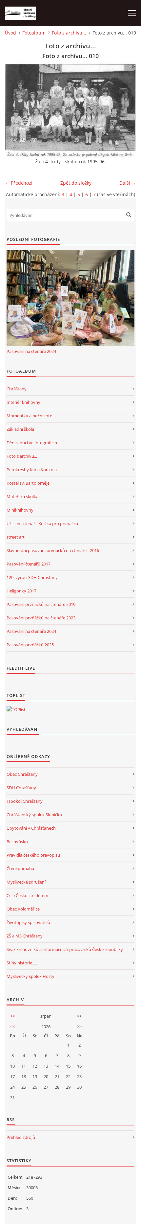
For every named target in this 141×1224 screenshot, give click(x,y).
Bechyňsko (17, 841)
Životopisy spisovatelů (28, 922)
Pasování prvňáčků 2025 (30, 645)
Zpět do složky (75, 183)
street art (16, 537)
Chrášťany (17, 389)
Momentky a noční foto (29, 416)
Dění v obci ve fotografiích (32, 443)
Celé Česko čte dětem (27, 895)
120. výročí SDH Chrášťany (32, 577)
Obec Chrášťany (22, 774)
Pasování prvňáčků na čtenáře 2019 (41, 604)
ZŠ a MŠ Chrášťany (25, 936)
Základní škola (20, 429)
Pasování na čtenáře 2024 (31, 351)
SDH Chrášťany (21, 788)
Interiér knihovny (23, 402)
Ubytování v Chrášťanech (31, 828)
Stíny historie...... (22, 963)
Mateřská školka (22, 496)
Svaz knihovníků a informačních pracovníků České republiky (65, 949)
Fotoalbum (34, 33)
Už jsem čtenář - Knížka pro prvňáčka (42, 523)
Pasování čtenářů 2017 (28, 564)
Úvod (10, 33)
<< (12, 1016)
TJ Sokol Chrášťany (25, 801)
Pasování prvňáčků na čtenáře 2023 (41, 618)
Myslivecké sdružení (26, 882)
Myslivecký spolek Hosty (30, 976)
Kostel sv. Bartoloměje (28, 483)
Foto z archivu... (69, 33)
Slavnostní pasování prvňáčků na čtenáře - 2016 (53, 550)
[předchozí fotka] (15, 110)
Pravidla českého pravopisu (33, 855)
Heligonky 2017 (21, 591)
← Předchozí (18, 183)
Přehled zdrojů (21, 1137)
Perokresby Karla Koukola (32, 470)
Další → (127, 183)
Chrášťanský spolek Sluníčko (34, 815)
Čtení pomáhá (20, 868)
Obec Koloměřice (23, 909)
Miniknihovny (20, 510)
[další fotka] (125, 110)
